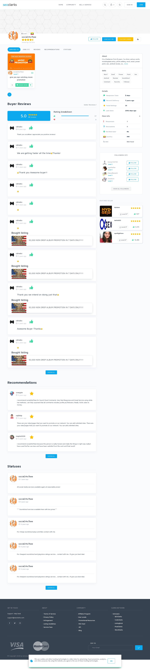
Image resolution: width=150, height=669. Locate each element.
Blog (80, 630)
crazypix (19, 392)
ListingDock (119, 623)
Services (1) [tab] (14, 49)
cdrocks (19, 127)
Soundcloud (126, 78)
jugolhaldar (112, 167)
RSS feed (130, 142)
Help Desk (17, 613)
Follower (127, 82)
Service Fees (48, 627)
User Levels (82, 617)
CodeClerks (119, 620)
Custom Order (125, 39)
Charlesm (111, 179)
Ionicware (116, 614)
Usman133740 (113, 162)
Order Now (22, 85)
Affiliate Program (84, 614)
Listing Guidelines (50, 624)
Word (105, 74)
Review (115, 78)
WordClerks (119, 630)
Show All (51, 372)
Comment (107, 82)
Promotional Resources (86, 620)
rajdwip (19, 415)
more (126, 64)
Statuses (67, 49)
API (79, 627)
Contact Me (109, 39)
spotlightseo (118, 233)
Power (121, 74)
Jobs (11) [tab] (26, 49)
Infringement (48, 620)
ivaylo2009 (20, 436)
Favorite (117, 82)
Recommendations (52, 49)
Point (129, 74)
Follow (95, 39)
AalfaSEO (117, 220)
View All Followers (121, 189)
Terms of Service (50, 614)
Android (106, 78)
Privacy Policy (48, 617)
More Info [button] (106, 116)
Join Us (93, 643)
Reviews (37, 49)
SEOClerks (118, 616)
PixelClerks (118, 626)
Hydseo (117, 207)
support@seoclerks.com (15, 618)
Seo (136, 74)
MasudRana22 (113, 173)
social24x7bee (29, 37)
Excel (113, 74)
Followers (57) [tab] (121, 155)
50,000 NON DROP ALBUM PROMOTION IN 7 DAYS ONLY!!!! (56, 240)
